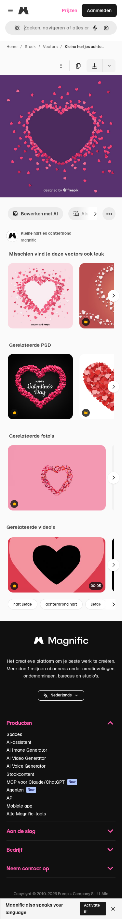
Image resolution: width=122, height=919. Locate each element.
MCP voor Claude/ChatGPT (41, 782)
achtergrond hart (61, 604)
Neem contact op (28, 868)
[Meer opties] (60, 65)
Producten (19, 722)
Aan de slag (21, 830)
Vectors (50, 46)
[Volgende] (95, 213)
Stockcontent (20, 774)
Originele (43, 87)
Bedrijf (14, 849)
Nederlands (61, 695)
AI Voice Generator (26, 766)
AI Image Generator (27, 750)
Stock (30, 46)
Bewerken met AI (39, 214)
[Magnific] (61, 642)
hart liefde (22, 604)
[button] (61, 695)
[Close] (113, 909)
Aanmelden (99, 10)
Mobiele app (19, 806)
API (10, 798)
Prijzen (69, 10)
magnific (28, 240)
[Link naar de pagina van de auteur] (12, 237)
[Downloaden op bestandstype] (108, 65)
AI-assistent (19, 742)
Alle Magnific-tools (26, 814)
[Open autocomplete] (14, 27)
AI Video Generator (26, 758)
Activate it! (92, 908)
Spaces (14, 734)
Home (12, 46)
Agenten (21, 790)
